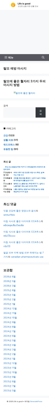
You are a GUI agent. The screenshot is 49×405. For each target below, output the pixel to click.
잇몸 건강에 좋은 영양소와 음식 (19, 210)
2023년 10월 (10, 372)
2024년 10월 (10, 317)
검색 (5, 105)
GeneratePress (36, 401)
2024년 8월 (9, 326)
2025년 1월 (9, 304)
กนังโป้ (6, 246)
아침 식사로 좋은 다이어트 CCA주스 (22, 221)
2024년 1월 (9, 358)
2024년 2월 (9, 354)
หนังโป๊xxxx (9, 235)
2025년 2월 (9, 299)
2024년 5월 (9, 340)
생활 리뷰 (8, 140)
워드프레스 (9, 144)
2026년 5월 (9, 281)
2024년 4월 (9, 345)
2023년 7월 (9, 386)
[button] (43, 57)
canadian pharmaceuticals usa (27, 256)
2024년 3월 (9, 349)
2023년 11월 (9, 367)
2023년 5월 (9, 390)
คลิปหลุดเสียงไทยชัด (13, 225)
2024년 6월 (9, 335)
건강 (5, 135)
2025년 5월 (9, 294)
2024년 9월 (9, 322)
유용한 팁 (8, 149)
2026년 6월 (9, 276)
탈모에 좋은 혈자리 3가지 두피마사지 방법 (24, 83)
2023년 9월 (9, 376)
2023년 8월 (9, 381)
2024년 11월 (9, 313)
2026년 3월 (9, 285)
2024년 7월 (9, 331)
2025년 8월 (9, 290)
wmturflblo (9, 214)
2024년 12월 (10, 308)
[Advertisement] (24, 32)
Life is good (24, 3)
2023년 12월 (10, 363)
